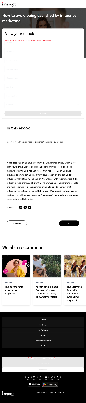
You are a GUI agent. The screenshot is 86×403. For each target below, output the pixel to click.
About (43, 346)
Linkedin (28, 377)
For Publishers (43, 330)
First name (10, 42)
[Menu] (83, 4)
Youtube (46, 377)
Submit (43, 113)
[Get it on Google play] (50, 384)
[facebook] (29, 207)
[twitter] (25, 207)
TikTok (52, 377)
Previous (17, 223)
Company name (12, 69)
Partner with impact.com (43, 340)
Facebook (40, 377)
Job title (9, 87)
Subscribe (43, 369)
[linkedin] (20, 207)
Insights (43, 335)
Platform (43, 320)
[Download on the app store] (34, 384)
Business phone (12, 96)
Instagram (34, 377)
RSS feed (58, 377)
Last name (10, 51)
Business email (12, 60)
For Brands (43, 325)
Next (69, 223)
